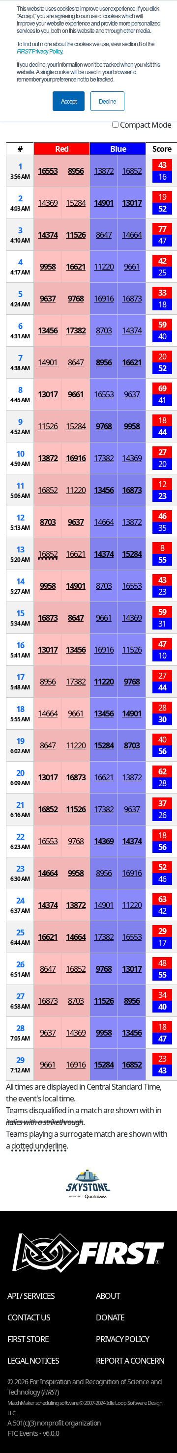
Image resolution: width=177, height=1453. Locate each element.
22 (20, 836)
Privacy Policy (39, 51)
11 (20, 485)
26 (20, 964)
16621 (76, 266)
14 (20, 581)
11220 (104, 266)
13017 (132, 202)
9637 (48, 298)
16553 (48, 170)
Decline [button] (107, 101)
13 (20, 549)
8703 (104, 330)
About (108, 1295)
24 (20, 900)
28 (20, 1028)
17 (20, 677)
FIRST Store (28, 1339)
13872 (104, 170)
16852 (132, 170)
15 (20, 613)
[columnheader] (20, 149)
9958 (48, 266)
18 (20, 709)
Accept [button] (68, 101)
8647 (104, 234)
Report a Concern (130, 1360)
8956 (76, 170)
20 (20, 773)
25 (20, 932)
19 (20, 741)
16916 (104, 298)
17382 (76, 330)
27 (20, 996)
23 (20, 868)
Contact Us (28, 1317)
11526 (76, 234)
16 (20, 645)
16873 (132, 298)
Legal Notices (33, 1360)
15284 (76, 202)
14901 (104, 202)
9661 (132, 266)
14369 (48, 202)
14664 (132, 234)
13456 (48, 330)
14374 (48, 234)
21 (20, 804)
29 (20, 1060)
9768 (76, 298)
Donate (110, 1317)
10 (20, 453)
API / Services (31, 1295)
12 (20, 517)
